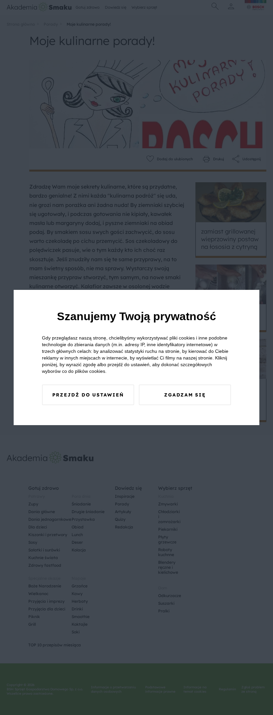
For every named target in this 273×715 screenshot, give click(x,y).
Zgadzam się (185, 395)
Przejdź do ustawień (88, 395)
